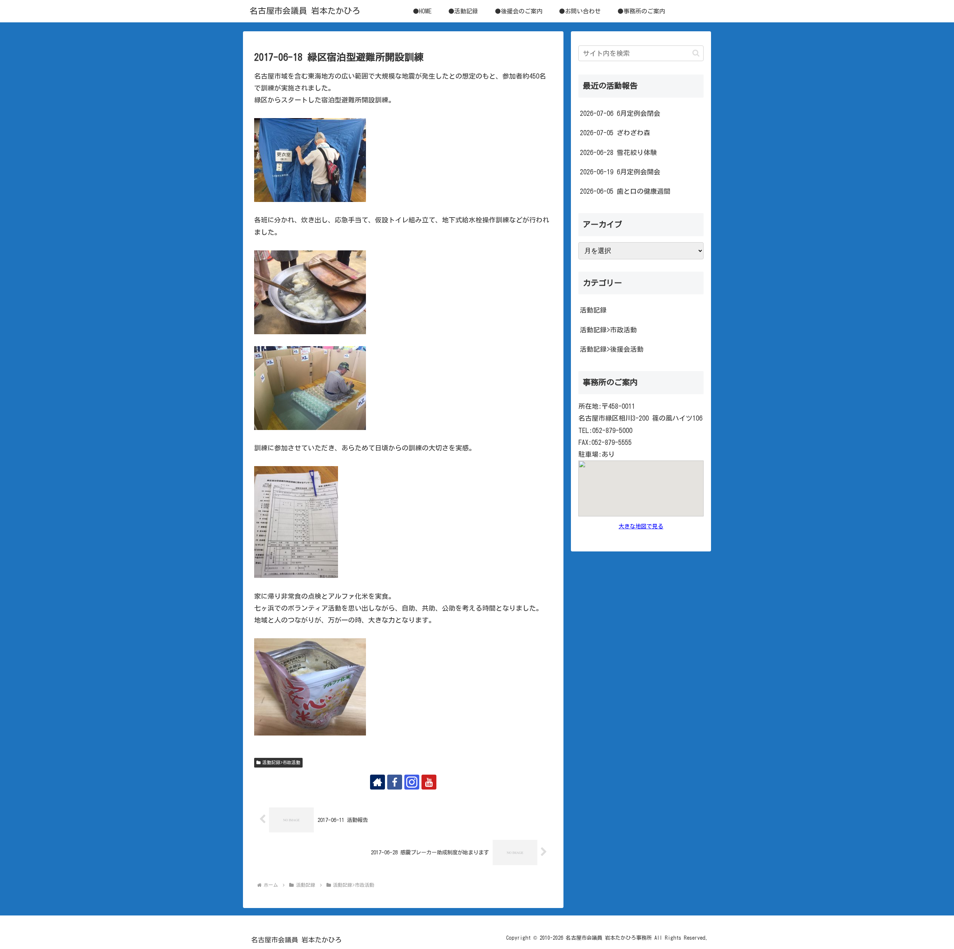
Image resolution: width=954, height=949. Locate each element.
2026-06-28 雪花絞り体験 (618, 152)
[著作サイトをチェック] (377, 782)
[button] (695, 53)
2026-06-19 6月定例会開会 (620, 171)
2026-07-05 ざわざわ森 (615, 132)
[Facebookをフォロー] (394, 782)
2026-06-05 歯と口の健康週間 (625, 191)
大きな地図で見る (641, 526)
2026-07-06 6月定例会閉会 (620, 113)
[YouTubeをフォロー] (428, 782)
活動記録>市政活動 (281, 762)
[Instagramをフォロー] (411, 782)
